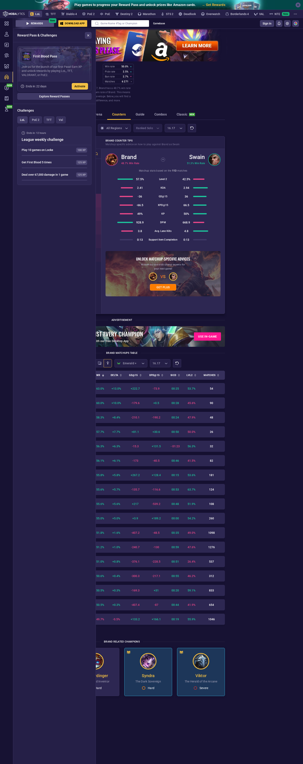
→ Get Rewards (213, 5)
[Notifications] (279, 23)
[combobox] (120, 23)
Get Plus (163, 287)
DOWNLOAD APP (75, 23)
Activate (79, 86)
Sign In (267, 23)
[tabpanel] (54, 156)
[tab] (97, 115)
